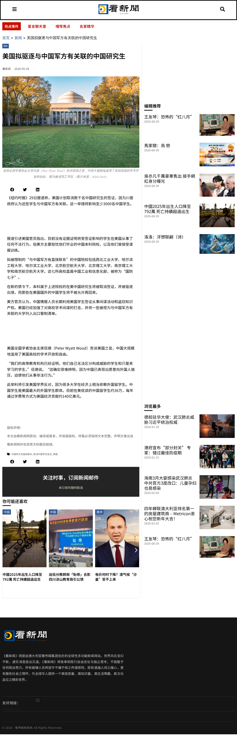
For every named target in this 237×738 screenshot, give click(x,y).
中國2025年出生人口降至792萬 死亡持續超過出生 (22, 577)
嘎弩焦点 (63, 26)
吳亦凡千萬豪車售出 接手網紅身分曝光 (169, 178)
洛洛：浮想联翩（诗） (165, 237)
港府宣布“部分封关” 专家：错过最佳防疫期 (167, 450)
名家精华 (87, 26)
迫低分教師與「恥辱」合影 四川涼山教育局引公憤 (69, 577)
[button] (12, 189)
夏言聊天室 (37, 26)
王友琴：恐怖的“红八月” (169, 117)
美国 (55, 454)
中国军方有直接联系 (21, 454)
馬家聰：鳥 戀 (157, 145)
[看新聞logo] (118, 14)
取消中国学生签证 (42, 454)
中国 (7, 512)
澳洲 (99, 512)
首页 (6, 37)
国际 (5, 45)
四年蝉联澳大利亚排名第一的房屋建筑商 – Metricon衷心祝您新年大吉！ (169, 513)
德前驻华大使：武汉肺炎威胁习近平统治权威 (169, 419)
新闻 (18, 37)
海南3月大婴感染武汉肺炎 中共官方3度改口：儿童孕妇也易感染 (170, 483)
